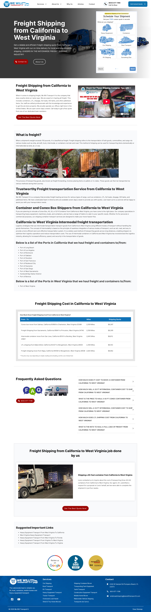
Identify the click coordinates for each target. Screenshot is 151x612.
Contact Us (22, 62)
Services (40, 4)
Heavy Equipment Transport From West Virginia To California (42, 532)
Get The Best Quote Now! (29, 117)
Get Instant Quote (136, 4)
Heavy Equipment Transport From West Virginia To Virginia (41, 543)
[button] (106, 381)
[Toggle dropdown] (46, 4)
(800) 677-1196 (114, 3)
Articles (81, 4)
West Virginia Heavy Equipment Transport (35, 535)
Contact (92, 4)
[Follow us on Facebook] (12, 599)
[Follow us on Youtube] (19, 599)
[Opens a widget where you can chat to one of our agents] (143, 608)
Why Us (70, 4)
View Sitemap (137, 609)
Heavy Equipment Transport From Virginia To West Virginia (41, 540)
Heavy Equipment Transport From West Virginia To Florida (41, 538)
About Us (55, 4)
